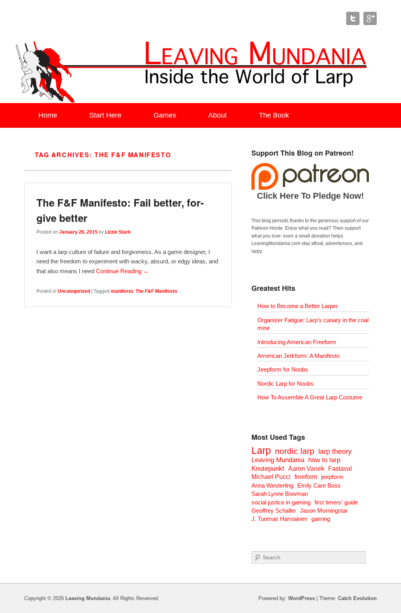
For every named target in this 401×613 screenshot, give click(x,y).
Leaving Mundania (277, 460)
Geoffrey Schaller (273, 510)
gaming (320, 518)
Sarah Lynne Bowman (279, 493)
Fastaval (340, 468)
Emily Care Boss (319, 485)
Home (47, 115)
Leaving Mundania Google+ (370, 18)
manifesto (122, 291)
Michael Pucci (271, 476)
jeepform (332, 476)
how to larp (324, 460)
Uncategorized (74, 291)
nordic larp (294, 450)
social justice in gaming (281, 502)
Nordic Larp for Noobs (285, 383)
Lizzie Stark (118, 232)
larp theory (335, 451)
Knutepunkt (267, 468)
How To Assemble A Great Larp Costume (309, 397)
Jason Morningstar (324, 510)
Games (165, 115)
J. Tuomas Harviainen (279, 518)
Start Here (105, 115)
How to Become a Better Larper (297, 306)
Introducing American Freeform (296, 342)
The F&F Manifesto (156, 291)
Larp (261, 450)
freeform (305, 476)
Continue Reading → (122, 271)
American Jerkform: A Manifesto (298, 355)
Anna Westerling (272, 485)
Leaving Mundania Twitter (352, 18)
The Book (274, 115)
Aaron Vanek (306, 468)
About (217, 115)
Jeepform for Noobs (282, 369)
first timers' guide (336, 502)
